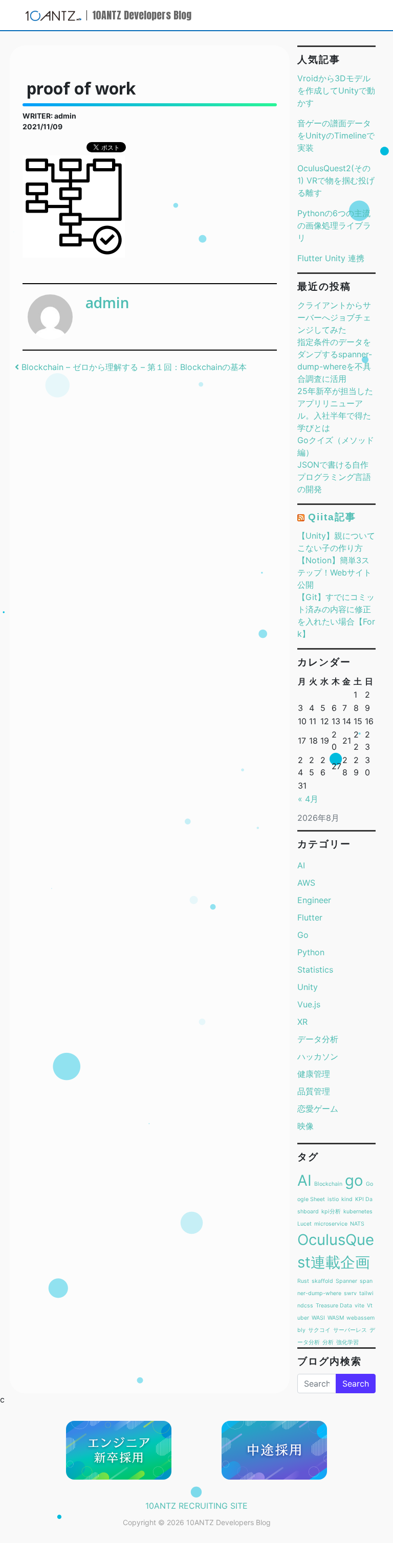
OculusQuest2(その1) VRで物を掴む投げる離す (336, 180)
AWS (306, 883)
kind (347, 1199)
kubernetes (358, 1211)
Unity (307, 987)
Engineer (314, 900)
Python (310, 952)
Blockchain (328, 1184)
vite (359, 1305)
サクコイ (319, 1330)
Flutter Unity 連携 (330, 258)
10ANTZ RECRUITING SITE (196, 1506)
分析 (328, 1342)
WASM (336, 1318)
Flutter (309, 917)
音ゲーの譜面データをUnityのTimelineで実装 (336, 135)
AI (301, 865)
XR (302, 1022)
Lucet (304, 1223)
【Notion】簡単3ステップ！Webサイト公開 (334, 572)
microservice (330, 1223)
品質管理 (313, 1091)
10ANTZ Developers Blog (141, 15)
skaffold (322, 1281)
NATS (357, 1223)
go (354, 1180)
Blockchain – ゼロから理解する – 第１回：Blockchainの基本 (133, 367)
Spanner (346, 1281)
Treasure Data (334, 1305)
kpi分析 (331, 1211)
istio (333, 1199)
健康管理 (313, 1074)
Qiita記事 (332, 517)
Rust (303, 1281)
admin (107, 302)
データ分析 (317, 1039)
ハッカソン (317, 1056)
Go (303, 935)
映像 (305, 1126)
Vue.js (308, 1004)
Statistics (315, 969)
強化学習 (347, 1342)
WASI (318, 1318)
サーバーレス (350, 1330)
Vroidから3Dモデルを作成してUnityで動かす (336, 90)
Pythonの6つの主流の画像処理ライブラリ (334, 225)
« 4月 (308, 799)
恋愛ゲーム (317, 1108)
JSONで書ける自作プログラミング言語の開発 (334, 476)
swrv (350, 1293)
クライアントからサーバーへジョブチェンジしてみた (334, 317)
